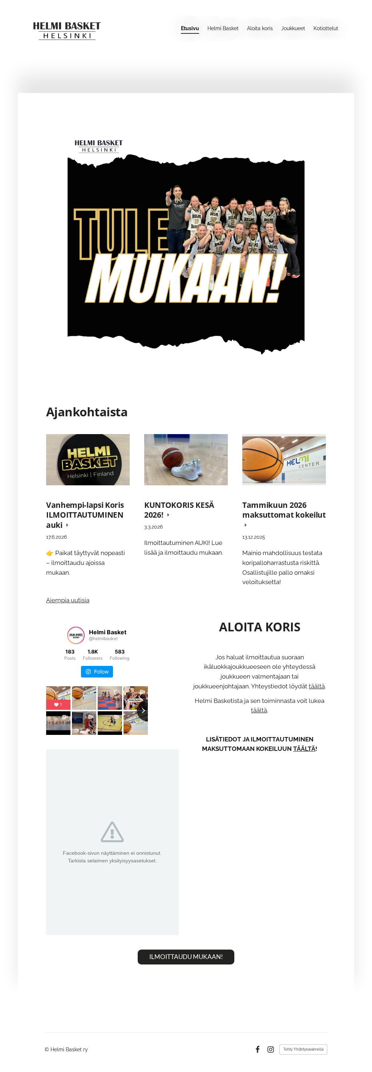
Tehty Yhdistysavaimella (303, 1049)
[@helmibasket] (76, 635)
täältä (317, 686)
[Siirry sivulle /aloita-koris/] (186, 249)
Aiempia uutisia (67, 600)
